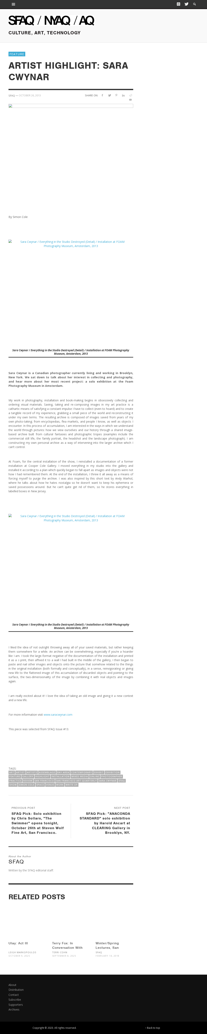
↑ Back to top (152, 1027)
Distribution (16, 990)
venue (50, 784)
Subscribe (14, 999)
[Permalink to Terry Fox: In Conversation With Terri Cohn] (71, 917)
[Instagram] (178, 4)
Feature (17, 54)
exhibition (113, 772)
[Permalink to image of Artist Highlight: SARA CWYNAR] (70, 156)
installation (61, 776)
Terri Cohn (59, 952)
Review (27, 780)
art (11, 772)
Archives (13, 1009)
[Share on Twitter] (109, 95)
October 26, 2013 (30, 95)
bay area (63, 772)
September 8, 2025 (64, 955)
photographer (111, 776)
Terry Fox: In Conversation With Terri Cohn (67, 947)
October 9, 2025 (19, 955)
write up (72, 784)
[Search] (13, 4)
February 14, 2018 (107, 955)
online (94, 776)
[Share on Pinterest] (116, 95)
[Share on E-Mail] (130, 100)
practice (15, 780)
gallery (27, 776)
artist (20, 772)
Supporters (15, 1005)
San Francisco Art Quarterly (76, 780)
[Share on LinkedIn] (123, 95)
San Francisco (44, 780)
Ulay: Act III (18, 943)
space (40, 784)
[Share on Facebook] (102, 95)
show (13, 784)
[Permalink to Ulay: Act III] (27, 917)
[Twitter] (186, 4)
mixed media (80, 776)
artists (32, 772)
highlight (42, 776)
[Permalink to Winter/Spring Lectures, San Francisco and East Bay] (114, 917)
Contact (13, 995)
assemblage (47, 772)
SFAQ (121, 780)
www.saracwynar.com (58, 714)
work (60, 784)
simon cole (26, 784)
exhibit (99, 772)
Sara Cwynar (107, 780)
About (12, 985)
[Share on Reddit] (130, 95)
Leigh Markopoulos (22, 952)
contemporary (81, 772)
